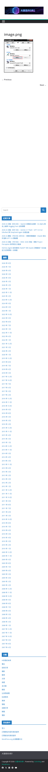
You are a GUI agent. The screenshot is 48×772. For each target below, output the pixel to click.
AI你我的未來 (6, 660)
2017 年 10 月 (7, 380)
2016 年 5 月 (6, 417)
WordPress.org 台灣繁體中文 (12, 739)
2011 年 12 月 (7, 490)
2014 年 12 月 (7, 446)
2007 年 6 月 (6, 647)
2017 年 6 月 (6, 387)
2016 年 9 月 (6, 409)
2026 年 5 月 (6, 274)
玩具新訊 (5, 697)
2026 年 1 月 (6, 289)
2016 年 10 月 (7, 406)
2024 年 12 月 (7, 300)
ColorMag (37, 761)
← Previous (6, 79)
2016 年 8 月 (6, 413)
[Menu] (3, 21)
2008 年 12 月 (7, 589)
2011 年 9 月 (6, 501)
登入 (3, 728)
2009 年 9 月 (6, 559)
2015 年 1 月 (6, 442)
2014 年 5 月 (6, 453)
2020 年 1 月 (6, 355)
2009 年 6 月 (6, 570)
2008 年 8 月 (6, 603)
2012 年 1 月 (6, 486)
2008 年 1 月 (6, 625)
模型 (3, 690)
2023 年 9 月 (6, 318)
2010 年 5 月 (6, 534)
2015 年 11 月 (7, 431)
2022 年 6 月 (6, 336)
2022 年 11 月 (7, 333)
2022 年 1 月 (6, 340)
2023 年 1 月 (6, 329)
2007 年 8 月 (6, 644)
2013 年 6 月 (6, 468)
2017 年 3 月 (6, 391)
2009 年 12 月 (7, 552)
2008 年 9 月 (6, 600)
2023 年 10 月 (7, 314)
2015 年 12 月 (7, 428)
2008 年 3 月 (6, 622)
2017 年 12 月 (7, 377)
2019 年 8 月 (6, 362)
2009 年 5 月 (6, 574)
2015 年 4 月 (6, 435)
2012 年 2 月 (6, 483)
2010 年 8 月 (6, 523)
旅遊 (3, 682)
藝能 (3, 704)
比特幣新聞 (6, 693)
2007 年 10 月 (7, 636)
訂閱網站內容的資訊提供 (10, 732)
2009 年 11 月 (7, 556)
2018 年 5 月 (6, 373)
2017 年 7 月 (6, 384)
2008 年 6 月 (6, 611)
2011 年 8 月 (6, 505)
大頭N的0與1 (19, 761)
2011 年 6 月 (6, 512)
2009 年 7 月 (6, 567)
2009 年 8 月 (6, 563)
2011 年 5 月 (6, 516)
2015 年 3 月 (6, 439)
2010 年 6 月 (6, 530)
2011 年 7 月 (6, 508)
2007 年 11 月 (7, 633)
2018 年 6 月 (6, 369)
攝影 (3, 671)
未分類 (4, 686)
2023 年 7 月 (6, 325)
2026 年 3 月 (6, 281)
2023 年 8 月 (6, 322)
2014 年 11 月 (7, 450)
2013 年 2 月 (6, 475)
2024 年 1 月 (6, 311)
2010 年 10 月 (7, 519)
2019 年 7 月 (6, 366)
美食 (3, 700)
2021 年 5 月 (6, 347)
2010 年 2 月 (6, 545)
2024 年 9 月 (6, 303)
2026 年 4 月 (6, 278)
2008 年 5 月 (6, 614)
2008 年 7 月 (6, 607)
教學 (3, 675)
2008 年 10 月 (7, 596)
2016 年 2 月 (6, 424)
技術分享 (5, 668)
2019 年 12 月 (7, 358)
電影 (3, 715)
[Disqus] (24, 114)
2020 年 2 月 (6, 351)
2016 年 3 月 (6, 420)
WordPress (6, 764)
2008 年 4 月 (6, 618)
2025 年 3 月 (6, 296)
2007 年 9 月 (6, 640)
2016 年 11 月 (7, 402)
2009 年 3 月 (6, 581)
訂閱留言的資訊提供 (9, 735)
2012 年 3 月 (6, 479)
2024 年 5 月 (6, 307)
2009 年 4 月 (6, 578)
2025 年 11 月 (7, 292)
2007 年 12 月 (7, 629)
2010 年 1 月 (6, 548)
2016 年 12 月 (7, 398)
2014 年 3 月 (6, 461)
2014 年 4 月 (6, 457)
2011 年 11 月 (7, 494)
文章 (3, 679)
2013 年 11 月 (7, 464)
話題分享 (5, 708)
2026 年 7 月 (6, 267)
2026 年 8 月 (6, 263)
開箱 (3, 711)
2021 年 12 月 (7, 344)
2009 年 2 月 (6, 585)
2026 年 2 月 (6, 285)
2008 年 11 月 (7, 592)
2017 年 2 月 (6, 395)
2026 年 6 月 (6, 270)
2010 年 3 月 (6, 541)
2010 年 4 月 (6, 538)
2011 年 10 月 (7, 497)
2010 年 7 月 (6, 527)
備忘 (3, 664)
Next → (43, 85)
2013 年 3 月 (6, 472)
